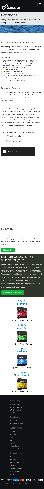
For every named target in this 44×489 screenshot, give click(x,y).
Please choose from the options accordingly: (18, 132)
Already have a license (16, 136)
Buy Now (14, 320)
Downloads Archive (16, 424)
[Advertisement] (18, 189)
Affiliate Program (15, 471)
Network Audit (22, 374)
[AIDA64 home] (10, 7)
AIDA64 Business (16, 410)
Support (12, 431)
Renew (22, 320)
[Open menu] (39, 4)
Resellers (13, 465)
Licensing (13, 443)
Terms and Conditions (17, 449)
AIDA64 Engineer (16, 407)
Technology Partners (17, 462)
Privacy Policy (14, 446)
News (12, 457)
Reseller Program (16, 468)
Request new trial (14, 141)
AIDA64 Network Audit (17, 413)
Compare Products (12, 293)
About (12, 474)
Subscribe (7, 250)
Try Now (29, 320)
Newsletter (13, 459)
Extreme (22, 302)
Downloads (13, 421)
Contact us (13, 440)
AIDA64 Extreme (15, 404)
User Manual (14, 434)
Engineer (22, 326)
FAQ (11, 437)
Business (22, 350)
